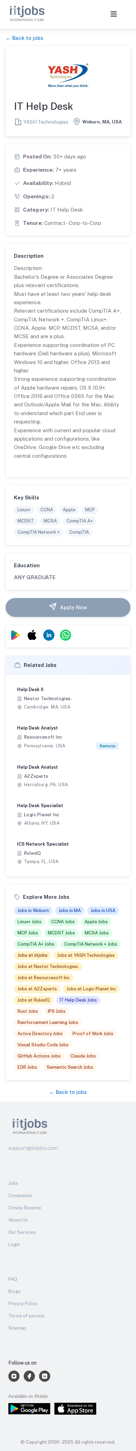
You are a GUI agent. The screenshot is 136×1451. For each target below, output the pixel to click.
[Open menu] (114, 14)
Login (14, 1244)
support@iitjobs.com (33, 1148)
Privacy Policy (23, 1303)
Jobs (13, 1183)
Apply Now (73, 607)
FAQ (12, 1279)
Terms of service (26, 1315)
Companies (20, 1195)
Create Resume (24, 1207)
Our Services (22, 1232)
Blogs (14, 1291)
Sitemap (17, 1328)
